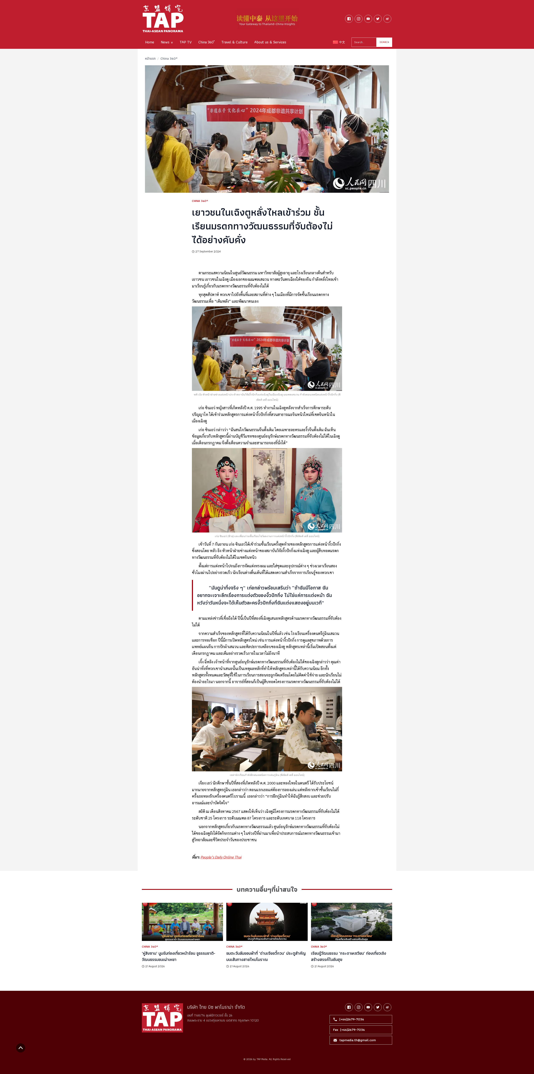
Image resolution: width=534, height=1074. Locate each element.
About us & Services (270, 42)
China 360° (168, 58)
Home (149, 42)
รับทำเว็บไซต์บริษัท (279, 1064)
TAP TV (186, 42)
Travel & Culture (234, 42)
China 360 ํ (206, 42)
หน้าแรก (150, 58)
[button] (166, 42)
